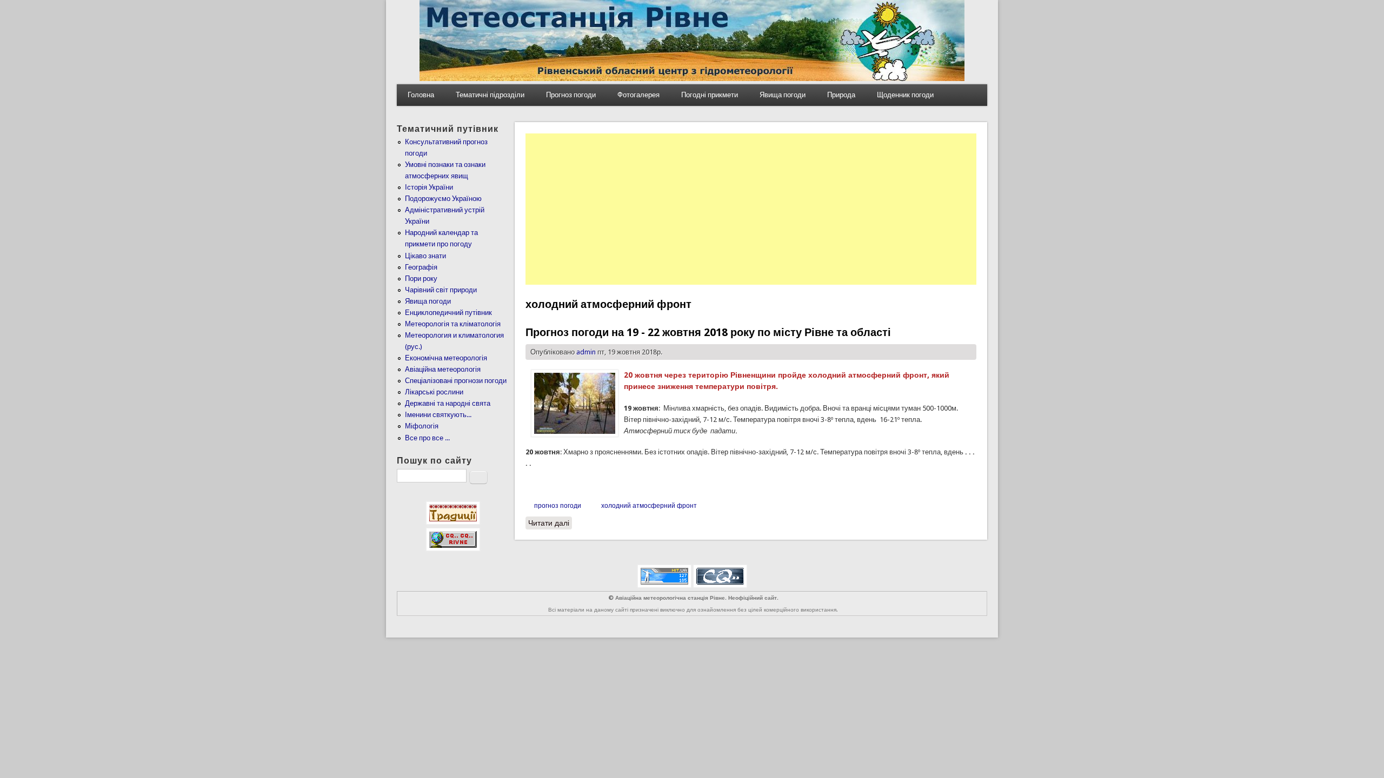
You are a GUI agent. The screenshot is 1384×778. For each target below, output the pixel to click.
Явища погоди (783, 95)
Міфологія (421, 426)
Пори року (421, 278)
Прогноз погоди (571, 95)
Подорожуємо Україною (443, 198)
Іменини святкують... (438, 415)
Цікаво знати (425, 256)
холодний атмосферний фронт (649, 505)
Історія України (429, 187)
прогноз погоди (557, 505)
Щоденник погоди (905, 95)
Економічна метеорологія (446, 358)
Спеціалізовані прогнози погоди (456, 381)
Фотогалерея (638, 95)
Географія (421, 267)
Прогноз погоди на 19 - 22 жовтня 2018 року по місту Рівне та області (708, 332)
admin (586, 352)
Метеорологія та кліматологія (453, 324)
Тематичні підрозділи (490, 95)
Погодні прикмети (709, 95)
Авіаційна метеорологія (443, 369)
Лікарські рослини (434, 392)
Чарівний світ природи (441, 290)
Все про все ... (427, 438)
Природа (841, 95)
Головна (421, 95)
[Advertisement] (750, 209)
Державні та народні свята (447, 403)
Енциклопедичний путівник (448, 312)
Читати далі (550, 523)
